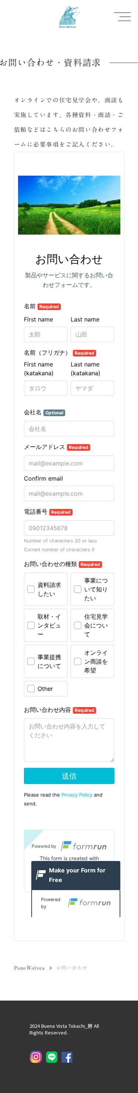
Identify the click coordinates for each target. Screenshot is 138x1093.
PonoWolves (29, 967)
